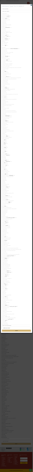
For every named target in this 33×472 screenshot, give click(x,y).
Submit (16, 330)
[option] (16, 13)
